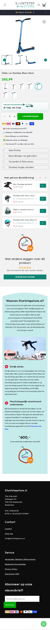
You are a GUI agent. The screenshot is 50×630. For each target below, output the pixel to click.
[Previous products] (40, 177)
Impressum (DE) (12, 574)
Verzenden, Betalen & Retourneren (20, 559)
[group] (7, 60)
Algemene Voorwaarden (15, 564)
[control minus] (4, 116)
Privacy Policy (11, 569)
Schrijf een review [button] (25, 276)
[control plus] (14, 116)
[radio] (5, 86)
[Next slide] (45, 60)
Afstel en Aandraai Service (23, 209)
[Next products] (45, 177)
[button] (5, 5)
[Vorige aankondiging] (4, 12)
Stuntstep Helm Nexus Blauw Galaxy (25, 220)
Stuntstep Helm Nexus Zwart (23, 195)
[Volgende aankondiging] (45, 12)
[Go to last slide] (4, 60)
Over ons (9, 533)
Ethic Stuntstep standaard (22, 184)
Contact (8, 529)
